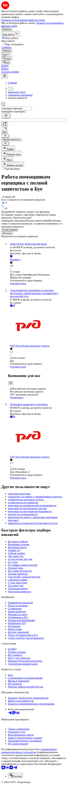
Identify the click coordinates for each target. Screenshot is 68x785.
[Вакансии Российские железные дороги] (37, 326)
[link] (7, 58)
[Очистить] (6, 115)
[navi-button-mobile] (4, 76)
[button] (5, 65)
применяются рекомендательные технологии (29, 751)
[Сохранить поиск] (4, 124)
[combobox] (16, 108)
